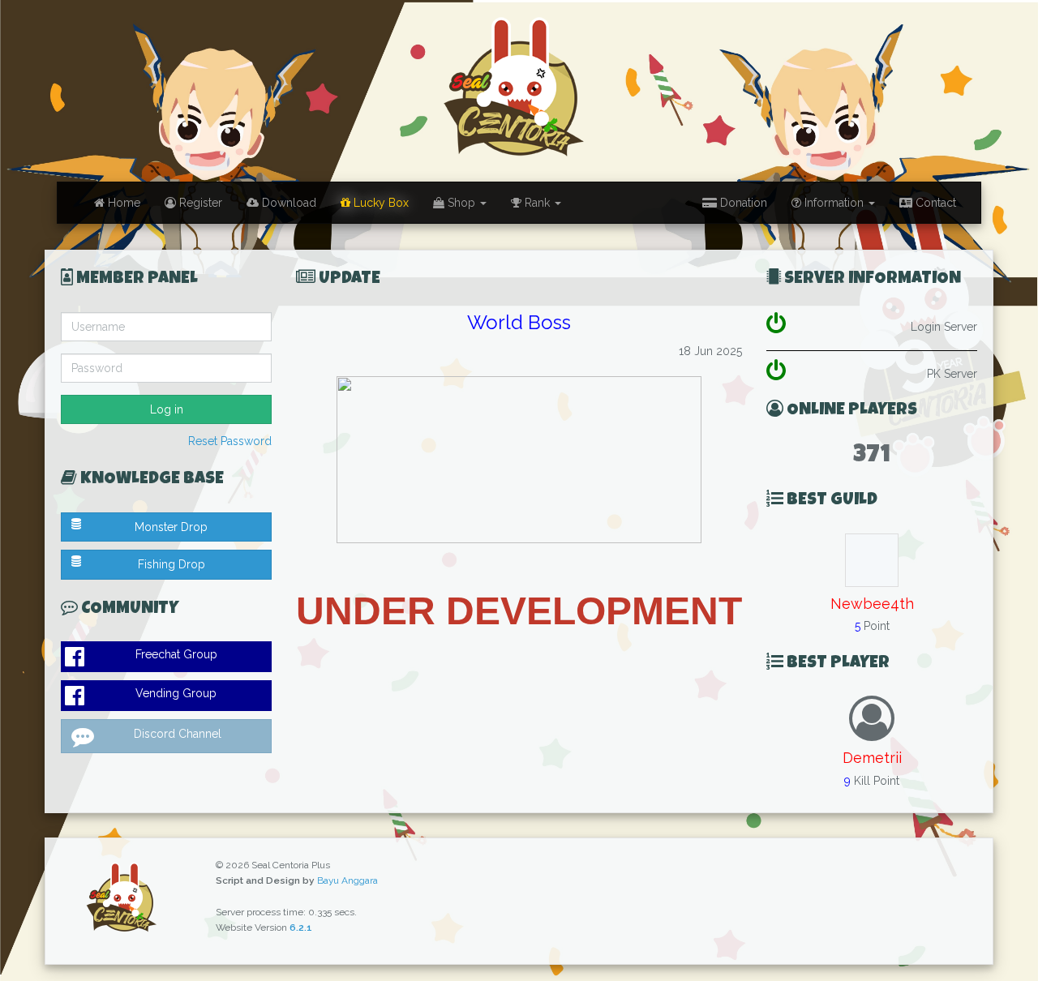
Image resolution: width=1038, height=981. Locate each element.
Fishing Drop (171, 564)
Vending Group (176, 693)
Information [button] (834, 202)
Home (122, 202)
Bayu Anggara (347, 880)
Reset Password (230, 441)
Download (287, 202)
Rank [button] (537, 202)
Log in (166, 409)
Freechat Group (176, 654)
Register (199, 202)
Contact (934, 202)
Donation (742, 202)
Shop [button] (461, 202)
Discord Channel (177, 733)
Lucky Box (379, 202)
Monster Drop (171, 526)
